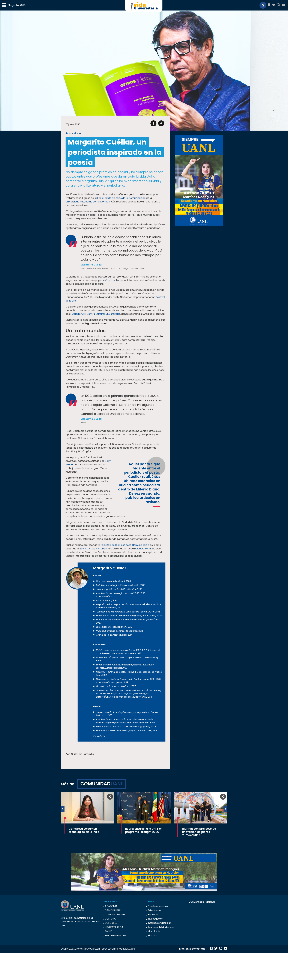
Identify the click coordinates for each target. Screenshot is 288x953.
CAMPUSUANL (113, 910)
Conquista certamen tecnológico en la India (84, 830)
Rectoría (153, 914)
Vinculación (154, 931)
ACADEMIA (111, 906)
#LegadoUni (73, 133)
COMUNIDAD (101, 783)
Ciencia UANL (143, 548)
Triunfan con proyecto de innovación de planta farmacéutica (199, 832)
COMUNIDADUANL (115, 914)
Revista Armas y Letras (93, 548)
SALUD (108, 931)
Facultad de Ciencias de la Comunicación (121, 198)
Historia (152, 935)
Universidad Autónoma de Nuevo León (88, 201)
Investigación (155, 918)
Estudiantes (154, 910)
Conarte (110, 280)
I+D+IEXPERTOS (114, 927)
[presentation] (62, 809)
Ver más (98, 736)
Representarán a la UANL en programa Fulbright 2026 (143, 830)
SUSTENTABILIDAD (115, 935)
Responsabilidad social (161, 927)
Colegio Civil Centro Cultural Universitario (96, 314)
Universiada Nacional (202, 902)
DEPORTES (111, 923)
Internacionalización (159, 923)
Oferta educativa (158, 906)
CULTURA (110, 918)
